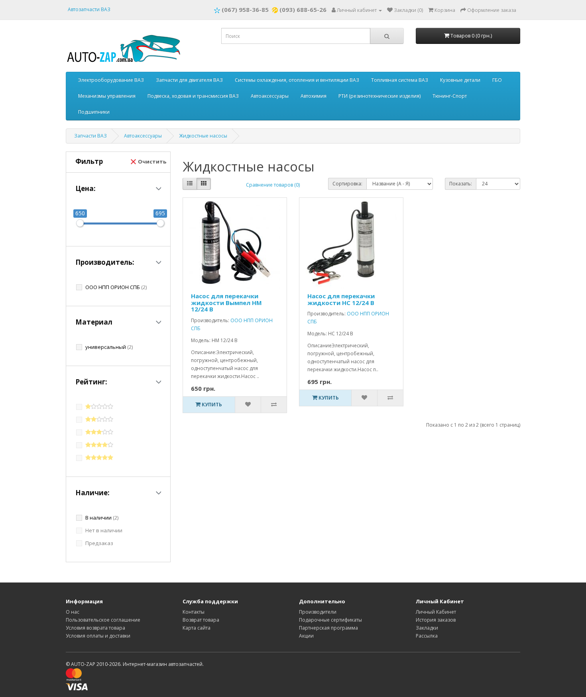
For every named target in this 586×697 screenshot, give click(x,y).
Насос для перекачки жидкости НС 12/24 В (341, 299)
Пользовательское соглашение (103, 619)
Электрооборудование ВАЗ (111, 80)
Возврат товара (201, 619)
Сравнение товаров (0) (273, 184)
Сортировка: (347, 183)
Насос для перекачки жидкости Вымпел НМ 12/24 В (226, 302)
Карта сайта (196, 627)
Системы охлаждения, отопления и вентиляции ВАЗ (297, 80)
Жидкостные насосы (203, 135)
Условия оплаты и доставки (98, 635)
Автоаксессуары (270, 96)
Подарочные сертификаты (330, 619)
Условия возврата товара (95, 627)
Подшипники (94, 111)
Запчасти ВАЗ (90, 135)
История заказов (436, 619)
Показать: (460, 183)
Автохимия (313, 96)
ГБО (497, 80)
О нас (72, 611)
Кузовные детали (460, 80)
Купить (211, 404)
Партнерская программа (328, 627)
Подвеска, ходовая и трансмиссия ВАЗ (193, 96)
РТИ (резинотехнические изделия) (379, 96)
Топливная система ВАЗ (399, 80)
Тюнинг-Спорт (450, 96)
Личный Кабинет (436, 611)
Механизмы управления (107, 96)
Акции (306, 635)
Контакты (194, 611)
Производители (317, 611)
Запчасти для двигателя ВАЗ (189, 80)
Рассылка (427, 635)
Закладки (427, 627)
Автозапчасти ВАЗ (89, 9)
